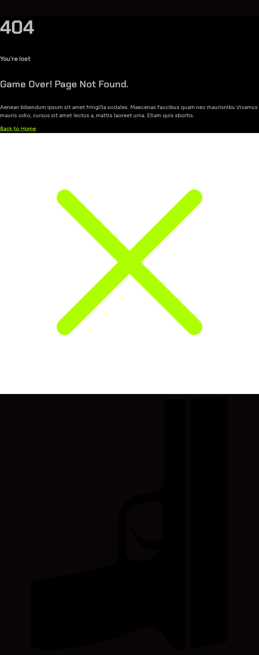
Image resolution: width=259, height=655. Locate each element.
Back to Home (18, 128)
